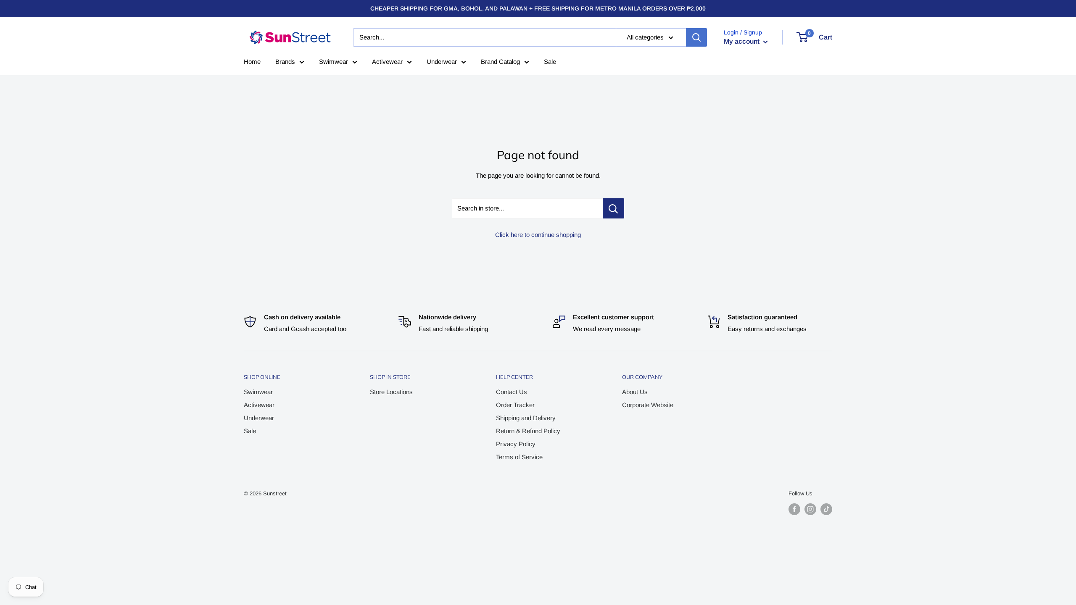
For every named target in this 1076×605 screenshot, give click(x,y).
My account (742, 41)
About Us (635, 391)
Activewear (387, 61)
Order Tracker (515, 404)
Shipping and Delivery (526, 417)
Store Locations (391, 391)
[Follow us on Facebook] (794, 509)
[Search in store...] (613, 208)
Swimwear (333, 61)
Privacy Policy (515, 443)
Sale (550, 61)
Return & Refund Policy (528, 430)
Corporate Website (647, 404)
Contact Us (511, 391)
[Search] (696, 37)
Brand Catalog (500, 61)
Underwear (442, 61)
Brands (285, 61)
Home (252, 61)
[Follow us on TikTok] (826, 509)
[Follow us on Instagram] (810, 509)
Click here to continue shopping (538, 234)
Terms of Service (519, 456)
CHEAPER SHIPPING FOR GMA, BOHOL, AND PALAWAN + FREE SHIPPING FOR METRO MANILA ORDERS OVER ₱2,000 (538, 8)
